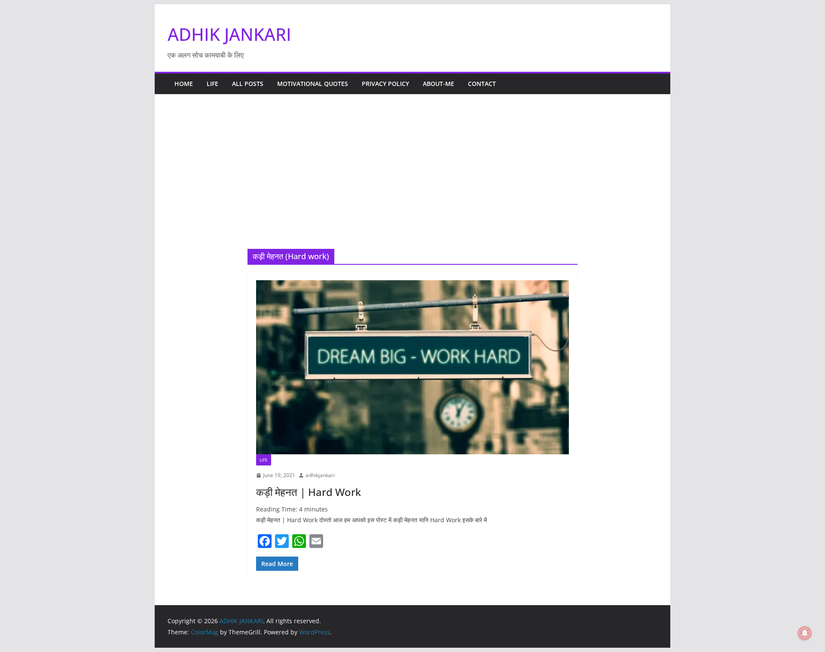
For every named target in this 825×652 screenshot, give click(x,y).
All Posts (247, 84)
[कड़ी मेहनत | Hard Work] (412, 367)
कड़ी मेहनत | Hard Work (308, 492)
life (212, 84)
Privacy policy (385, 84)
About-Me (438, 84)
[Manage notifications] (805, 633)
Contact (482, 84)
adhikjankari (320, 475)
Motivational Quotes (312, 84)
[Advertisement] (412, 184)
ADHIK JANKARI (229, 34)
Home (183, 84)
